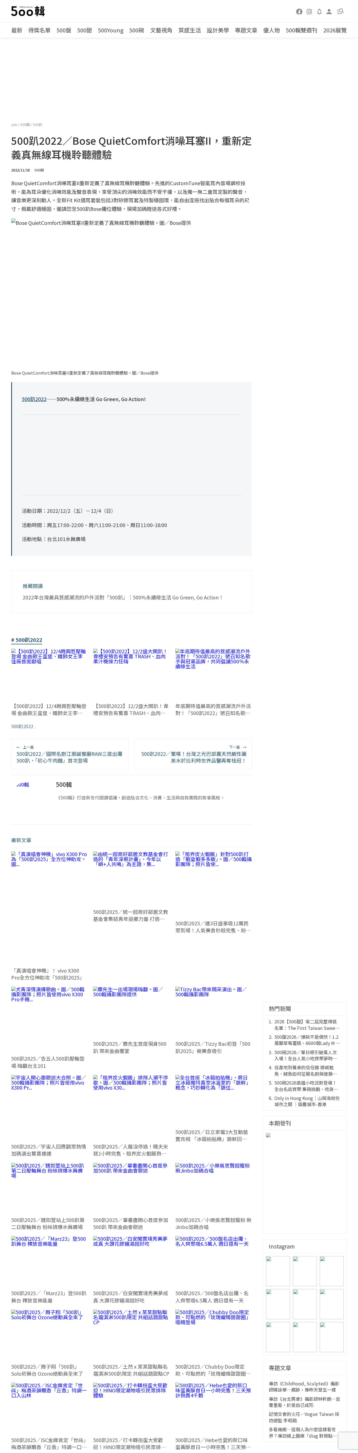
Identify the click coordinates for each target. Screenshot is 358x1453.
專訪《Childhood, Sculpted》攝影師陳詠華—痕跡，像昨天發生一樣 (304, 1386)
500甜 (84, 30)
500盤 (63, 30)
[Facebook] (299, 11)
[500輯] (28, 11)
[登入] (329, 11)
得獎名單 (39, 30)
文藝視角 (161, 30)
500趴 (38, 124)
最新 (16, 30)
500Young (110, 30)
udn (14, 124)
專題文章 (246, 30)
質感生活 (189, 30)
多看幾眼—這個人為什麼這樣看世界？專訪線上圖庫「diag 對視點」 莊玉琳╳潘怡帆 (303, 1432)
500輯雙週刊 (301, 30)
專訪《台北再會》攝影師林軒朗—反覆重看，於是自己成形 (304, 1402)
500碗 (136, 30)
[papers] (319, 11)
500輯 (25, 124)
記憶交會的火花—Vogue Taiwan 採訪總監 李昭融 (304, 1417)
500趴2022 (22, 726)
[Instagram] (309, 11)
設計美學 (218, 30)
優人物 (271, 30)
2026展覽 (335, 30)
